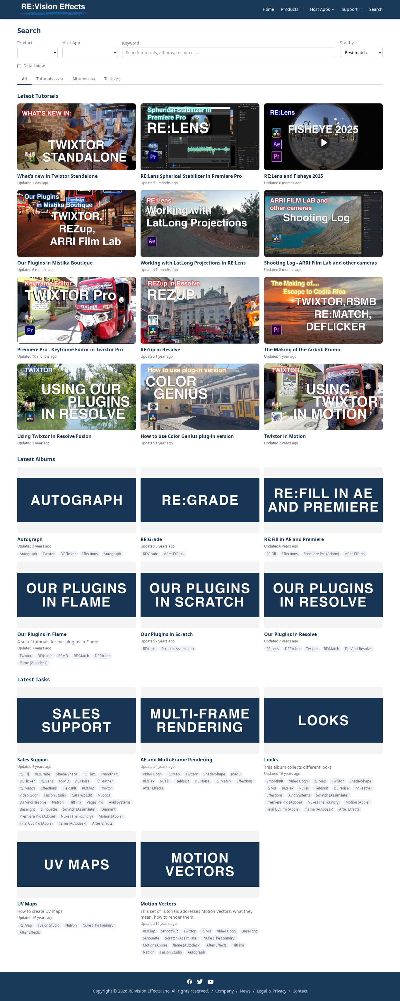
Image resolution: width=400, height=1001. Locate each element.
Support (350, 9)
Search (376, 9)
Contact (300, 991)
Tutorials (49, 78)
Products (289, 9)
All (24, 78)
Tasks (112, 78)
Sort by (347, 42)
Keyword (130, 43)
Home (268, 9)
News (245, 991)
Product (25, 42)
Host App (71, 42)
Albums (83, 78)
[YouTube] (210, 982)
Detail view (34, 66)
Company (224, 991)
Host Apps (320, 9)
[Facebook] (189, 982)
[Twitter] (200, 982)
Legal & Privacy (271, 991)
